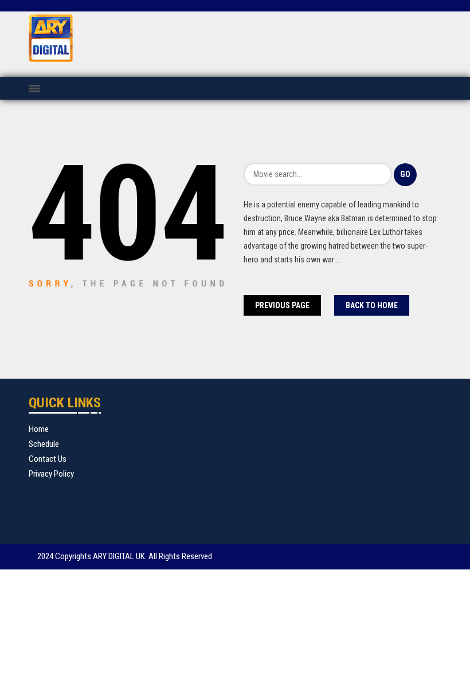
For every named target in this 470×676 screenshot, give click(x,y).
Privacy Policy (51, 474)
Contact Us (47, 459)
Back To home (372, 305)
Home (39, 429)
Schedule (44, 444)
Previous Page (282, 305)
